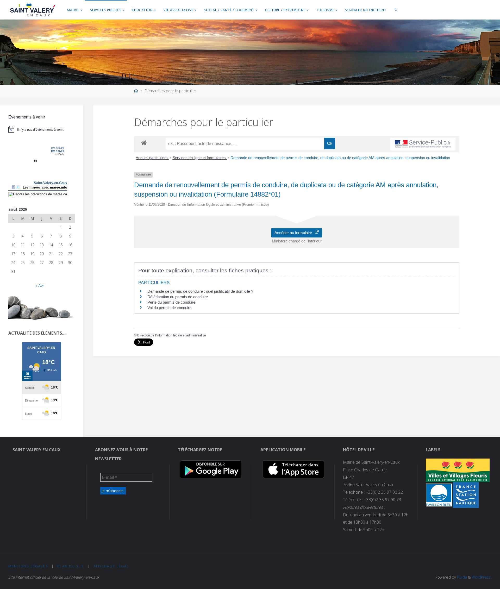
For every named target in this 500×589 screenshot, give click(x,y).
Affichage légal (111, 566)
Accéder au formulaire (294, 232)
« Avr (39, 286)
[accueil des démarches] (144, 142)
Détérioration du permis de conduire (177, 296)
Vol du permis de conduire (169, 307)
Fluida (461, 577)
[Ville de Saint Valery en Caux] (32, 9)
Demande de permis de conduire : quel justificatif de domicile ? (200, 291)
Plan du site (71, 566)
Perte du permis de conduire (171, 302)
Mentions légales (28, 566)
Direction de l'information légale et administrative (171, 335)
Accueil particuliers (152, 157)
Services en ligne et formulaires (199, 157)
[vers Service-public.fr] (422, 144)
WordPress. (482, 577)
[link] (396, 10)
